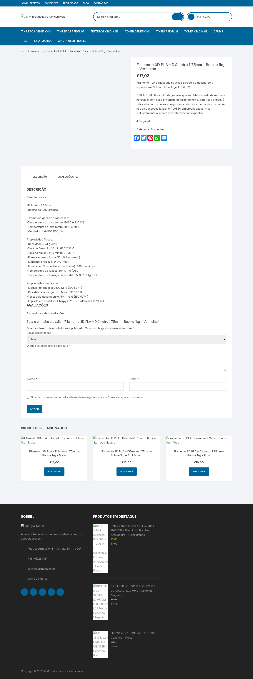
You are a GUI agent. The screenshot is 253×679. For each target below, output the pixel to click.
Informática (42, 40)
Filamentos (36, 51)
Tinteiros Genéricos (36, 31)
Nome (32, 379)
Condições (51, 3)
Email (134, 379)
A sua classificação (39, 332)
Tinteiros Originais (104, 31)
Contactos (101, 3)
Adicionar (54, 471)
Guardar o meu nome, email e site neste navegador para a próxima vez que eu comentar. (87, 397)
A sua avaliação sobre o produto (48, 345)
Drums (218, 31)
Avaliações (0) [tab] (68, 176)
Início (24, 51)
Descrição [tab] (39, 176)
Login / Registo (30, 3)
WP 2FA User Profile (72, 40)
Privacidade (70, 3)
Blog (86, 3)
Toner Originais (195, 31)
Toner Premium (167, 31)
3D (25, 40)
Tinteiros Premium (70, 31)
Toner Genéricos (137, 31)
